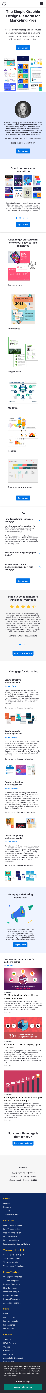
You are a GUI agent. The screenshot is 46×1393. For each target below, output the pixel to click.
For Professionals (10, 1321)
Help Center (8, 1354)
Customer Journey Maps (20, 487)
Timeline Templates (11, 1280)
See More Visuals (11, 737)
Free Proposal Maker (12, 1240)
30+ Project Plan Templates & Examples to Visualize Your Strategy (23, 1099)
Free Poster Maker (11, 1236)
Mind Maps (13, 408)
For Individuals (9, 1317)
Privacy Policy (9, 1362)
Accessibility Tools (11, 1214)
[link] (23, 266)
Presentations (15, 285)
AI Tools (6, 1211)
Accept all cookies (23, 1387)
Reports (12, 451)
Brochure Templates (11, 1284)
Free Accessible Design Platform (16, 1244)
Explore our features (23, 1143)
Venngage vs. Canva (11, 1258)
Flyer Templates (10, 1288)
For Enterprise (9, 1325)
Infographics (14, 328)
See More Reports (11, 842)
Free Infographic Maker (13, 1225)
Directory (7, 1207)
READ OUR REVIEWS (23, 653)
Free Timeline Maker (11, 1229)
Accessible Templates (12, 1303)
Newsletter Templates (12, 1292)
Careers (6, 1347)
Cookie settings (23, 1381)
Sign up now (23, 48)
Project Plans (14, 371)
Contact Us (8, 1350)
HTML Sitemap (9, 1343)
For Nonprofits (9, 1328)
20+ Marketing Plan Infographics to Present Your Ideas (21, 996)
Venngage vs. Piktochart (13, 1266)
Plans (5, 1314)
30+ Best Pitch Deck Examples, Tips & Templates (22, 1046)
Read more (8, 1012)
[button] (16, 218)
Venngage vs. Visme (11, 1262)
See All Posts (8, 965)
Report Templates (10, 1295)
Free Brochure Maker (12, 1233)
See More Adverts (11, 788)
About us (7, 1339)
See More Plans (10, 686)
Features (6, 1203)
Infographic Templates (12, 1277)
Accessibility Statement (13, 1358)
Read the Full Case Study (23, 143)
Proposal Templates (11, 1299)
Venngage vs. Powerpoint (13, 1255)
